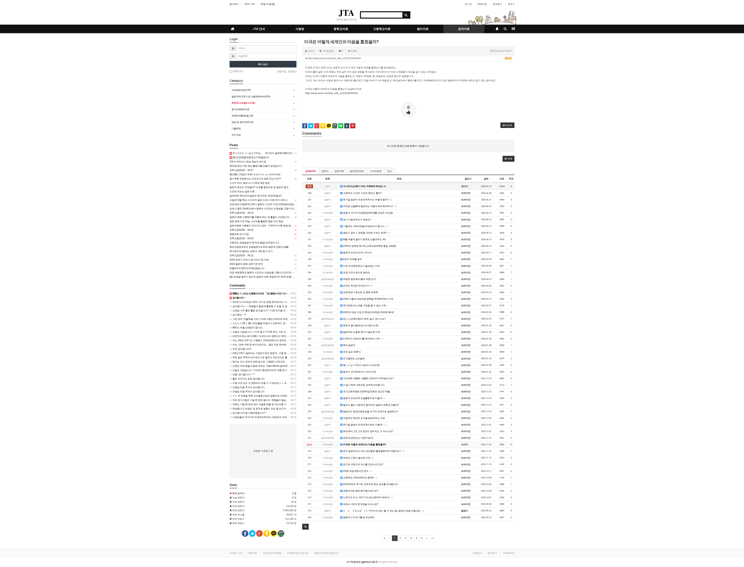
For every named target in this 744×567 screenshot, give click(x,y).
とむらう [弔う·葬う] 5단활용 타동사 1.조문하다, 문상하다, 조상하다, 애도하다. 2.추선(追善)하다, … (283, 323)
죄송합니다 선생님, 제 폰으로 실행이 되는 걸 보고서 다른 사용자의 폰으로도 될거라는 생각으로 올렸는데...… (288, 408)
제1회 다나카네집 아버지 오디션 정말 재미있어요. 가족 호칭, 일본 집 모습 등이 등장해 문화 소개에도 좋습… (288, 302)
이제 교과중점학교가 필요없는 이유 (361, 266)
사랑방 (299, 29)
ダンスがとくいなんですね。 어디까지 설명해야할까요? (262, 153)
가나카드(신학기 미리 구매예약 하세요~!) (364, 186)
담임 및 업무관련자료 (243, 122)
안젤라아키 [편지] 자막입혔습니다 (247, 268)
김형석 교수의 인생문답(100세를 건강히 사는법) (368, 212)
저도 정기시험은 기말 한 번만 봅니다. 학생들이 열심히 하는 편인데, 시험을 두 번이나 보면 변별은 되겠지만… (288, 400)
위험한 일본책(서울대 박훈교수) (359, 279)
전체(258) (310, 171)
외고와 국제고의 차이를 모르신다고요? (363, 464)
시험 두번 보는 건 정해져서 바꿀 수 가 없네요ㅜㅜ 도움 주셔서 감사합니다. (270, 383)
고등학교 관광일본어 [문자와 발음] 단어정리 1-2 (254, 242)
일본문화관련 (357, 171)
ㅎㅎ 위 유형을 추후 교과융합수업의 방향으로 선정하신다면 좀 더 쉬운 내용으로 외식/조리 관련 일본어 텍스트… (290, 395)
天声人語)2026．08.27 (241, 170)
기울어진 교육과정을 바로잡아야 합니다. (365, 226)
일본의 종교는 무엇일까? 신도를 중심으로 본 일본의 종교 (259, 187)
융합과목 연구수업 (239, 234)
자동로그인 (237, 71)
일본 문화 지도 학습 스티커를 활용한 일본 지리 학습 (256, 221)
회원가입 (482, 4)
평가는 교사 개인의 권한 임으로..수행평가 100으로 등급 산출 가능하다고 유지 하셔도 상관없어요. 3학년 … (287, 361)
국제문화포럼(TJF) (241, 90)
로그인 (468, 4)
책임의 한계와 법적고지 (326, 553)
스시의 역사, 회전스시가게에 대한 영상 (250, 183)
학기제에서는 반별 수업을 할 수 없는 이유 (364, 305)
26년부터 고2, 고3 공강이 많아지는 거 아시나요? (368, 431)
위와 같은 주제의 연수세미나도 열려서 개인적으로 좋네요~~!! (264, 357)
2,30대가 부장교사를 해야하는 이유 (363, 338)
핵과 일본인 (349, 345)
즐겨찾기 (234, 4)
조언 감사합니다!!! (241, 349)
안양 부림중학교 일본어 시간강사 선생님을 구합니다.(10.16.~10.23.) (265, 272)
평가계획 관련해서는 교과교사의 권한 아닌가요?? (255, 178)
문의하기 (492, 553)
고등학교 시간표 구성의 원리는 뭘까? (362, 193)
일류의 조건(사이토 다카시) (357, 252)
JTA (346, 12)
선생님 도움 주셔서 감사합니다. (248, 387)
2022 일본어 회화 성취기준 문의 (246, 264)
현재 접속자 (238, 493)
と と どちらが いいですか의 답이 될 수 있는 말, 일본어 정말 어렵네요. (383, 510)
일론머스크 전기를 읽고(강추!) (358, 517)
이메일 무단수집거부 (298, 553)
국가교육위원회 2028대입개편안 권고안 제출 (366, 391)
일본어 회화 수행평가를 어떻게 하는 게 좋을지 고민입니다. (260, 217)
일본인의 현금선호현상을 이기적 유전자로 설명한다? (370, 411)
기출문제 (236, 128)
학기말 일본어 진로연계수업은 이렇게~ (364, 424)
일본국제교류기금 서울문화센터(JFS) (251, 96)
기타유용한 (375, 171)
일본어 (325, 171)
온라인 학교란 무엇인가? (357, 285)
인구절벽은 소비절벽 (354, 358)
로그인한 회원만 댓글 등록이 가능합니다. (408, 146)
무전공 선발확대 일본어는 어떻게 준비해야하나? (369, 206)
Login (264, 64)
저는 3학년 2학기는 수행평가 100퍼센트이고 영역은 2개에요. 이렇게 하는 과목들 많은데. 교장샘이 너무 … (287, 340)
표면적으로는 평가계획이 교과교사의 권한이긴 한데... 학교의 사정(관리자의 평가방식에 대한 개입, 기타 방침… (289, 336)
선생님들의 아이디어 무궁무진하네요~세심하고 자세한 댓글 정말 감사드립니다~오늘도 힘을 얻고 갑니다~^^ (288, 417)
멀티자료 (423, 29)
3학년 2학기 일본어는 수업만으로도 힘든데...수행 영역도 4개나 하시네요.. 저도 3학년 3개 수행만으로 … (286, 353)
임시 (390, 171)
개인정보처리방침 (272, 553)
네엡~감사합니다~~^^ (243, 374)
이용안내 (477, 553)
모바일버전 (508, 553)
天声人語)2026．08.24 (241, 230)
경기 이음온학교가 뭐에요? (357, 219)
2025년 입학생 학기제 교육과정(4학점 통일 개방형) (369, 246)
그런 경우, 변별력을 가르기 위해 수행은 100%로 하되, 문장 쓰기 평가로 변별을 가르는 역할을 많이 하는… (287, 319)
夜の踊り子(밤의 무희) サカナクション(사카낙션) (255, 174)
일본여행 (339, 171)
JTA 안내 (259, 29)
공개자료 (464, 29)
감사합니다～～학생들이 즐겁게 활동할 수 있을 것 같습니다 (263, 306)
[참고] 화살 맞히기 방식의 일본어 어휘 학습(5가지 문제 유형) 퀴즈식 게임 (267, 276)
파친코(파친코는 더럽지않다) (358, 438)
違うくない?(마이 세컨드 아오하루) (361, 365)
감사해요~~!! (239, 314)
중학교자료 (341, 29)
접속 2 (511, 4)
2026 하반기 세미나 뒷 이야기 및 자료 (249, 259)
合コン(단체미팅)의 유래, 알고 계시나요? (364, 319)
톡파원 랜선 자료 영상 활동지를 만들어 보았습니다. (256, 166)
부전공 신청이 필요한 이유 (358, 458)
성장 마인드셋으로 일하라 (356, 272)
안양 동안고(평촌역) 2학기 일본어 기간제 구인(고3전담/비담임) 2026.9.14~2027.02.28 (274, 204)
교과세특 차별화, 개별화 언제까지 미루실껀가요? (368, 378)
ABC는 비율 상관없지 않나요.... (248, 327)
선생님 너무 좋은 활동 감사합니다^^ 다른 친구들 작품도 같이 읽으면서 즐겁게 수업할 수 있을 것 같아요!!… (287, 310)
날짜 (486, 178)
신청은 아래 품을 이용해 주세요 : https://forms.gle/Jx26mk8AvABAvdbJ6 (269, 366)
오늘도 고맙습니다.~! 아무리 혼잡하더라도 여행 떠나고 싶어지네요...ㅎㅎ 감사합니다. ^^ (277, 370)
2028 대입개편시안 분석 (357, 471)
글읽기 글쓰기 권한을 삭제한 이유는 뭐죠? (366, 232)
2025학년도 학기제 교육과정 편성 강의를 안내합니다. (371, 484)
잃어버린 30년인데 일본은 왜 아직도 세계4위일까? (256, 195)
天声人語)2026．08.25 (241, 212)
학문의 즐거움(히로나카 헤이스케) (360, 325)
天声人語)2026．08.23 (241, 238)
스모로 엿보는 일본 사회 (242, 191)
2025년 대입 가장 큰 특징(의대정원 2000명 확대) (368, 312)
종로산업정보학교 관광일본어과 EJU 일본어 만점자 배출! (259, 247)
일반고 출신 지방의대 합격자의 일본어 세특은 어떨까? (371, 405)
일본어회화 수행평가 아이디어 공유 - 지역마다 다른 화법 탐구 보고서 (265, 225)
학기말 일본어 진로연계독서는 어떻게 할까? (367, 199)
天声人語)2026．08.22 (241, 255)
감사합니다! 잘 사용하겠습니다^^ (249, 413)
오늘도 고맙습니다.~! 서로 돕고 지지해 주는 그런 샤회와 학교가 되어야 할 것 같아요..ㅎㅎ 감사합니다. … (286, 332)
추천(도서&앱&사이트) (243, 103)
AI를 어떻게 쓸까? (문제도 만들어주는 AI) (364, 239)
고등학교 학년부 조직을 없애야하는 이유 (364, 418)
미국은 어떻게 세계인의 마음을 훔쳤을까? (364, 444)
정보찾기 (497, 4)
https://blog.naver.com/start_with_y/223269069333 (409, 58)
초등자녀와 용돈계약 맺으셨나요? (360, 490)
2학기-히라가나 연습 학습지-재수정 (248, 161)
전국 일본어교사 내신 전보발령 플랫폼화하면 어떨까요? (373, 451)
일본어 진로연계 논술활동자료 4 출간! (364, 398)
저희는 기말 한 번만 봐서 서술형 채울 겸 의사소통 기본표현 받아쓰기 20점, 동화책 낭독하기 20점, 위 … (285, 404)
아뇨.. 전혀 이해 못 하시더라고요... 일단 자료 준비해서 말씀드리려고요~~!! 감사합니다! (277, 344)
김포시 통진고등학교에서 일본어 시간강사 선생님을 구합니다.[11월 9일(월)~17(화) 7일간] (276, 208)
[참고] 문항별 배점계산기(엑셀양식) (250, 157)
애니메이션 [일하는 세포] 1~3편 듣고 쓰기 (251, 251)
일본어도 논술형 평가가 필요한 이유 (361, 332)
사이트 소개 (236, 553)
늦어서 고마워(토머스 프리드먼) (359, 371)
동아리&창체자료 (240, 109)
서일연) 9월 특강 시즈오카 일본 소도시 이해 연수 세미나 (259, 200)
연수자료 (236, 135)
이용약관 (252, 553)
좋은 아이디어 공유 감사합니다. (248, 378)
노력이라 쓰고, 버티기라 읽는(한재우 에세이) (367, 497)
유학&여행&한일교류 (242, 115)
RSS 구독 (250, 4)
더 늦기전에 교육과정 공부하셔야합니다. (364, 385)
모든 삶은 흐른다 (352, 351)
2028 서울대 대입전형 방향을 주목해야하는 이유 (368, 299)
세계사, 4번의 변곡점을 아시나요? (360, 504)
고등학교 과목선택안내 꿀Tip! (360, 477)
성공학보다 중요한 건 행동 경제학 (360, 292)
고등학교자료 (382, 29)
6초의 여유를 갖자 (352, 259)
